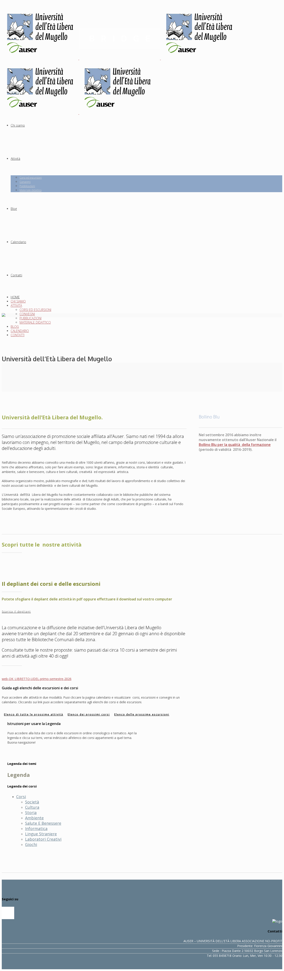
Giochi (31, 844)
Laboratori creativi (43, 839)
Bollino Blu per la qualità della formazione (235, 444)
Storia (31, 812)
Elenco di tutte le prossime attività (33, 714)
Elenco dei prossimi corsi (89, 714)
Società (32, 802)
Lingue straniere (41, 833)
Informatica (36, 828)
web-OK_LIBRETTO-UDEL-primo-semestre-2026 (36, 679)
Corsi (21, 796)
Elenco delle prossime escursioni (141, 714)
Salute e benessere (43, 823)
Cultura (32, 807)
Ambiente (34, 818)
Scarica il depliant (16, 611)
